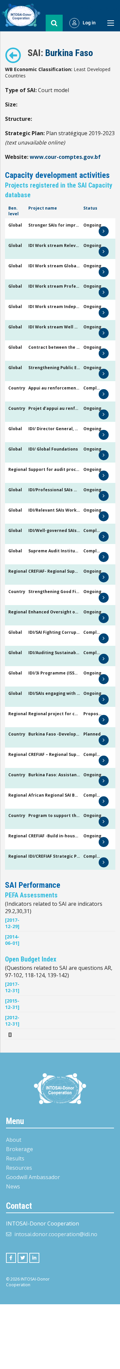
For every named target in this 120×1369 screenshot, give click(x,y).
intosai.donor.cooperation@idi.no (55, 1234)
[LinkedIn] (34, 1258)
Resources (19, 1167)
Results (15, 1158)
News (13, 1186)
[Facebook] (11, 1258)
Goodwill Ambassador (33, 1177)
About (13, 1139)
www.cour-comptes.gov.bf (65, 157)
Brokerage (19, 1149)
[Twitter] (23, 1258)
